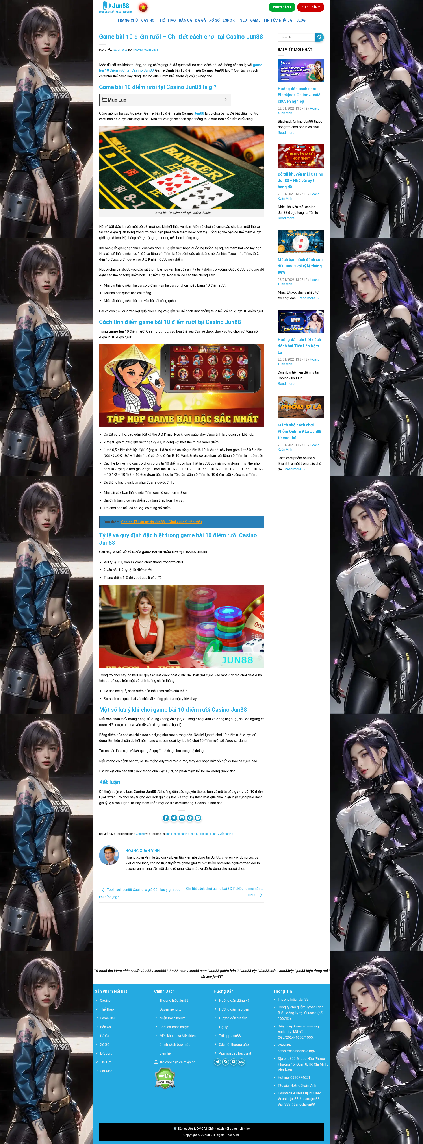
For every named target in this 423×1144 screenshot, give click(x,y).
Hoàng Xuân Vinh (145, 49)
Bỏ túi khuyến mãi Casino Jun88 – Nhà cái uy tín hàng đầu (300, 180)
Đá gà (200, 20)
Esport (230, 20)
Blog (301, 20)
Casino (148, 20)
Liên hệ (244, 1128)
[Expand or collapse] (226, 100)
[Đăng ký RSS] (225, 1062)
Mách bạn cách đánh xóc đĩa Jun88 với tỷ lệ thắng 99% (300, 266)
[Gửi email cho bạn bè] (182, 818)
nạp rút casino (200, 833)
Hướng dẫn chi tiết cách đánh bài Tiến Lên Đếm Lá (299, 346)
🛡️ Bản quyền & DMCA (189, 1128)
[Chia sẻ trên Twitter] (174, 818)
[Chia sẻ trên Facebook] (166, 818)
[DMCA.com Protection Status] (165, 1078)
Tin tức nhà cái (278, 20)
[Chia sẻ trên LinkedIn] (198, 818)
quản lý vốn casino (221, 833)
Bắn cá (185, 20)
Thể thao (167, 20)
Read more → (288, 133)
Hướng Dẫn (224, 991)
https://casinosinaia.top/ (296, 1051)
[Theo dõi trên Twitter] (217, 1062)
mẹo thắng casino (177, 833)
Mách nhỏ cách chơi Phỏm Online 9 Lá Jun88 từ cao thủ (299, 431)
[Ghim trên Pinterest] (189, 818)
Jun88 (199, 113)
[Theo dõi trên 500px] (241, 1062)
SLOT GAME (250, 20)
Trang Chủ (127, 20)
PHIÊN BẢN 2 (311, 7)
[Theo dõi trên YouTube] (233, 1062)
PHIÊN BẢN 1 (282, 7)
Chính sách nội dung (222, 1128)
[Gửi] (319, 37)
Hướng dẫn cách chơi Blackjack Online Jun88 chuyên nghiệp (299, 95)
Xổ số (214, 20)
